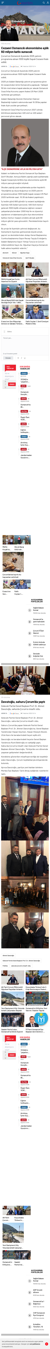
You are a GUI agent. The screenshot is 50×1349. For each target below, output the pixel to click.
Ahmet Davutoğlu (8, 955)
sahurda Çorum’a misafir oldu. (21, 966)
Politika (5, 966)
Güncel (14, 253)
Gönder (8, 358)
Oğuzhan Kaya (24, 253)
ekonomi (5, 253)
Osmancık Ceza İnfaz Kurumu (12, 258)
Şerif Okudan (30, 258)
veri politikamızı (35, 1344)
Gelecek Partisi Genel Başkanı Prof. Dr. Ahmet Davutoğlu (21, 961)
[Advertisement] (20, 496)
